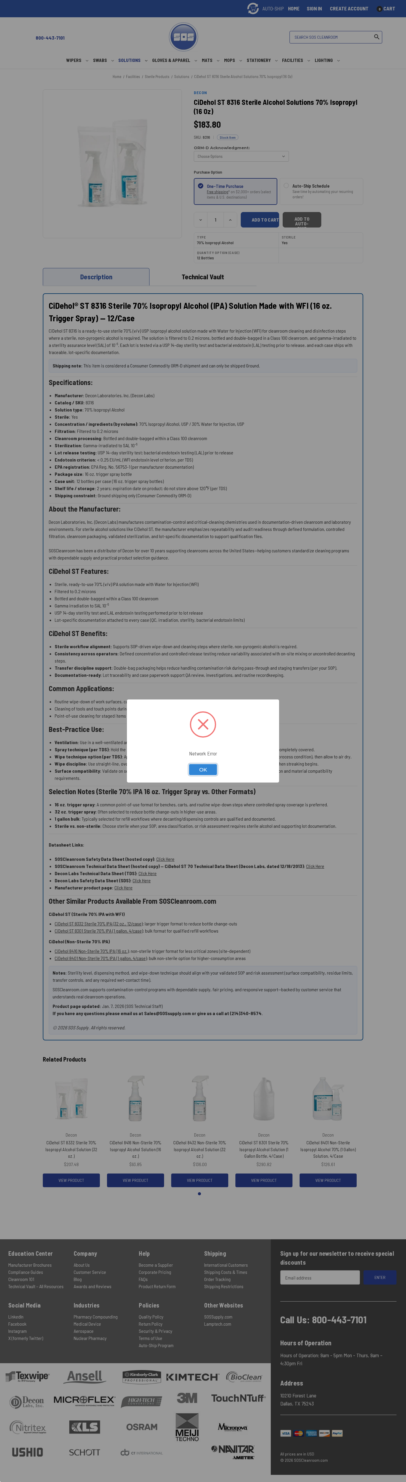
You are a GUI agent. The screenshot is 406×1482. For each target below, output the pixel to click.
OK (203, 770)
